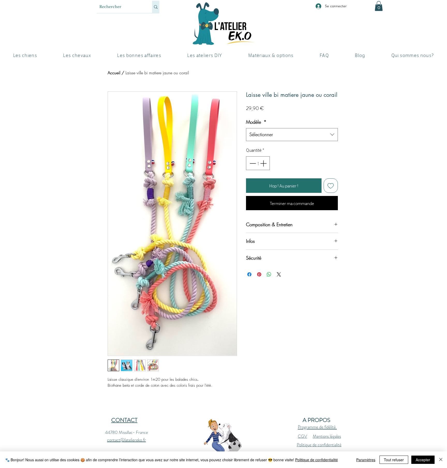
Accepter (423, 459)
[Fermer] (441, 460)
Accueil (114, 73)
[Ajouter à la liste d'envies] (331, 185)
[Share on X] (279, 274)
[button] (379, 6)
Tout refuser (394, 459)
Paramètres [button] (365, 459)
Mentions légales (327, 436)
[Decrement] (252, 163)
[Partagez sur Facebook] (249, 274)
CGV (302, 436)
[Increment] (263, 163)
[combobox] (292, 134)
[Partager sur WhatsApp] (269, 274)
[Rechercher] (155, 7)
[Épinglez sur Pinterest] (259, 274)
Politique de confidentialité (319, 445)
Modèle (256, 122)
